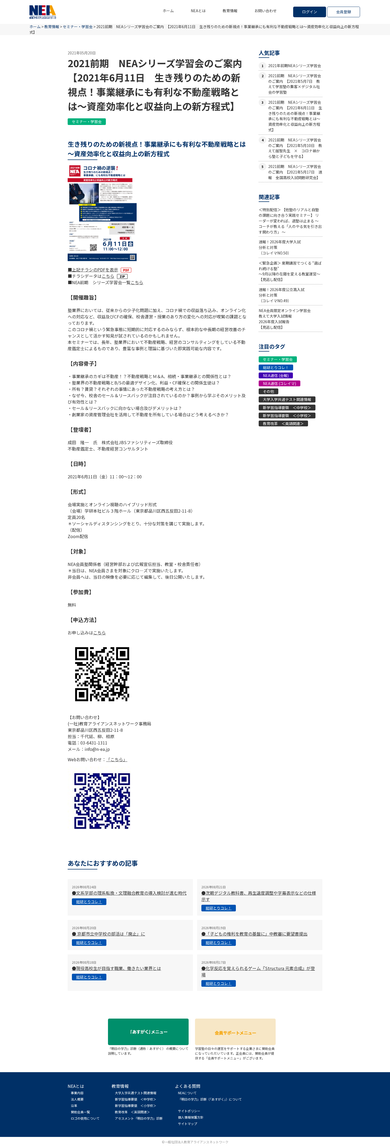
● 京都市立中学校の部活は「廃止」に (108, 933)
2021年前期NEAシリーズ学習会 (294, 65)
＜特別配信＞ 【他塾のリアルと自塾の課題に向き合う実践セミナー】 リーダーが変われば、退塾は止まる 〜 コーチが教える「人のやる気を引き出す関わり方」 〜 (290, 220)
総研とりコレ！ (276, 367)
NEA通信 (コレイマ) (279, 383)
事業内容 (77, 1092)
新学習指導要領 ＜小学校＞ (287, 415)
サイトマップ (187, 1123)
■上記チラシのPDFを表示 (93, 269)
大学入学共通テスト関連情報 (287, 399)
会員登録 (343, 11)
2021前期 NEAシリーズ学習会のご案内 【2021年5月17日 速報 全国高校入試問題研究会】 (295, 172)
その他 (268, 391)
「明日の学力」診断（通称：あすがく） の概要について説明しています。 (148, 1050)
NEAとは (198, 10)
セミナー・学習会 (87, 121)
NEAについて (187, 1092)
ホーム (168, 10)
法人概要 (77, 1099)
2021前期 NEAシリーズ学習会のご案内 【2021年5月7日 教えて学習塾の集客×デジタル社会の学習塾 (294, 84)
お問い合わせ (265, 10)
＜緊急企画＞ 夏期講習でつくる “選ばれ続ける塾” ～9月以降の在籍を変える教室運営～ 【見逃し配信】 (290, 271)
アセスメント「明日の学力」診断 (139, 1118)
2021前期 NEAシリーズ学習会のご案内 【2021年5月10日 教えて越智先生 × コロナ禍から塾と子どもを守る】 (295, 148)
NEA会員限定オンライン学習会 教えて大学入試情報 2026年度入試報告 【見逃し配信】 (285, 319)
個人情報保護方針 (190, 1117)
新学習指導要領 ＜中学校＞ (287, 407)
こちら (108, 276)
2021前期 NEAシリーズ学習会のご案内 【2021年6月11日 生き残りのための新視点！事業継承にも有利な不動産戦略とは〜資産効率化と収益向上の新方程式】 (295, 115)
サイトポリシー (189, 1111)
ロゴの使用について (85, 1118)
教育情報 (230, 10)
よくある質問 (187, 1086)
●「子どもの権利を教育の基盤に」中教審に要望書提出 (254, 933)
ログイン (309, 11)
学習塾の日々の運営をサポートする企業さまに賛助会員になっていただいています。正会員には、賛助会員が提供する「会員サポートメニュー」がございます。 (235, 1053)
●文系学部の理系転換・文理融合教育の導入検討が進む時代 (129, 893)
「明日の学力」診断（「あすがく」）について (210, 1099)
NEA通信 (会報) (276, 375)
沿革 (74, 1105)
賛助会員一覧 (80, 1112)
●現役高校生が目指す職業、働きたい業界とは (116, 968)
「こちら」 (116, 759)
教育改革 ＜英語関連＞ (283, 423)
